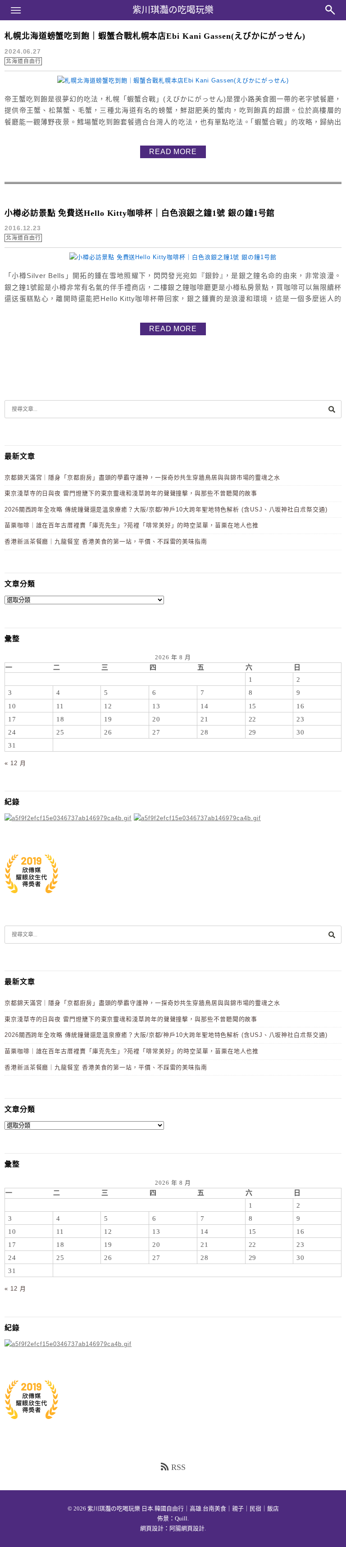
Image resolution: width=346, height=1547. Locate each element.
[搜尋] (332, 409)
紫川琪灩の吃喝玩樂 (173, 10)
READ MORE (173, 151)
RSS (178, 1467)
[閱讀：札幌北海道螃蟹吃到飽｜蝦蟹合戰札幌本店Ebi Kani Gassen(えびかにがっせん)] (172, 80)
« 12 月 (15, 763)
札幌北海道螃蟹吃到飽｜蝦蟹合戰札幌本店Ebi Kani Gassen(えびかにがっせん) (155, 36)
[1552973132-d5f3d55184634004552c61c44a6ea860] (32, 897)
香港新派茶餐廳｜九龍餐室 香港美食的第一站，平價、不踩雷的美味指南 (106, 541)
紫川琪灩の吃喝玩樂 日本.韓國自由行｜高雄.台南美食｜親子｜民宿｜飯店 (183, 1508)
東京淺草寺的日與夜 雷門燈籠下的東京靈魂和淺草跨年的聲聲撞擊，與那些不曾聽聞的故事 (131, 493)
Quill (181, 1518)
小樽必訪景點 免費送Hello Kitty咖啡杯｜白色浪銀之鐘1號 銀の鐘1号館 (140, 213)
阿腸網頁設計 (187, 1528)
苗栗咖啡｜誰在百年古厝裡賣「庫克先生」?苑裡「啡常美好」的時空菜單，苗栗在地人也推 (132, 525)
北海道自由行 (23, 61)
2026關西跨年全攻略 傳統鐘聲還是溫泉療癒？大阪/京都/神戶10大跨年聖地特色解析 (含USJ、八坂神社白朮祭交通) (166, 509)
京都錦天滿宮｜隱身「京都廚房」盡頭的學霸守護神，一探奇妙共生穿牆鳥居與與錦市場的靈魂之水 (142, 477)
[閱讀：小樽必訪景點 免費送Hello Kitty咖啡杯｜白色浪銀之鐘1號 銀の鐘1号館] (172, 257)
